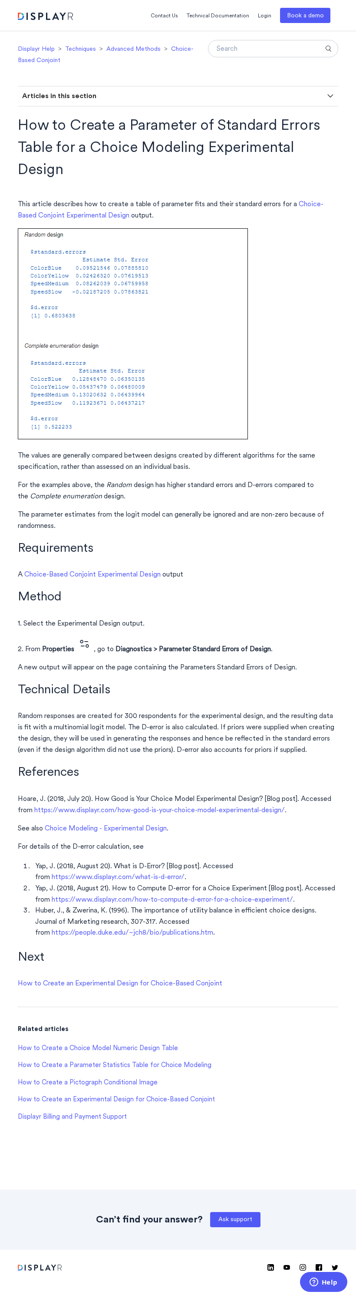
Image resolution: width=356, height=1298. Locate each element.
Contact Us (164, 16)
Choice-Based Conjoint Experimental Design (92, 574)
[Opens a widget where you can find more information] (323, 1283)
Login (264, 16)
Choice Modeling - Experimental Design (106, 828)
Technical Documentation (218, 16)
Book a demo (305, 16)
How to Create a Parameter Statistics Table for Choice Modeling (114, 1065)
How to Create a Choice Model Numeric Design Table (98, 1048)
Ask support (235, 1219)
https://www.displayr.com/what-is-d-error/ (118, 877)
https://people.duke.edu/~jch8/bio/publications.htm (132, 932)
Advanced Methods (133, 49)
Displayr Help (36, 49)
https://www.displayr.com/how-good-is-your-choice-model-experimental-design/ (159, 810)
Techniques (80, 49)
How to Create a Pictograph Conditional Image (88, 1083)
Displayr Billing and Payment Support (72, 1117)
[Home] (45, 17)
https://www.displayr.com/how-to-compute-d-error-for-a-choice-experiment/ (172, 899)
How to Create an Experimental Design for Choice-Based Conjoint (120, 983)
